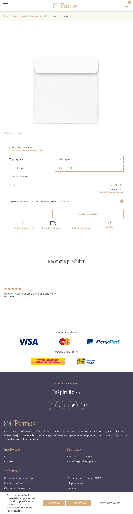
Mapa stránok (75, 483)
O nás (7, 456)
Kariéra (72, 488)
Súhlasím (54, 502)
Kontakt (8, 461)
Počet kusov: (17, 168)
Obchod (16, 16)
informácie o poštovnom (111, 192)
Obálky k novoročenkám (32, 16)
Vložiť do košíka (88, 214)
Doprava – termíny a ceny (18, 478)
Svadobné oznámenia (79, 456)
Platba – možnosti (14, 483)
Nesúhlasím (79, 502)
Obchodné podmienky (17, 488)
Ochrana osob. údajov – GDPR (84, 478)
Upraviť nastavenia (108, 502)
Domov (7, 16)
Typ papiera (16, 159)
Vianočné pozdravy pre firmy (83, 461)
